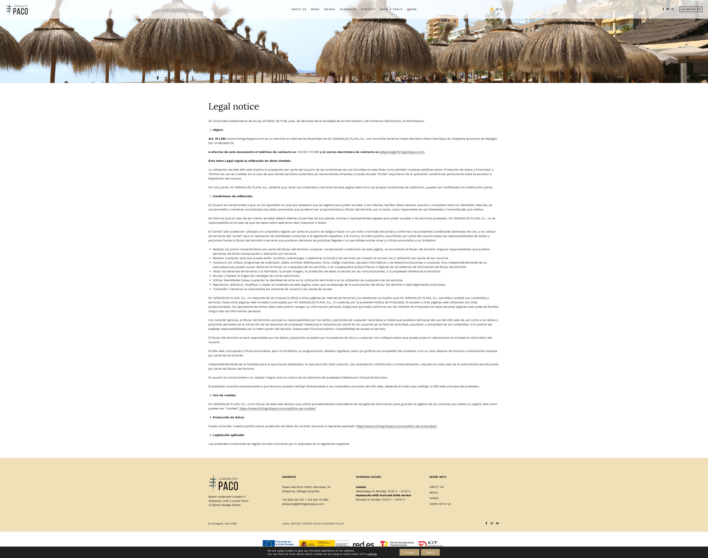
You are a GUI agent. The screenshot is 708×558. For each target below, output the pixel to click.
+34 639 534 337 (691, 9)
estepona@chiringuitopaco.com (402, 152)
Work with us (440, 504)
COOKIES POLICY (333, 523)
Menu (315, 9)
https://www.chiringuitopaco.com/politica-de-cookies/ (278, 408)
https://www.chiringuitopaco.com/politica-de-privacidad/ (396, 426)
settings (372, 553)
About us (299, 9)
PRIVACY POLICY (311, 523)
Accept (409, 552)
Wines (434, 498)
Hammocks (348, 9)
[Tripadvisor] (497, 523)
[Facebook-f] (486, 523)
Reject (430, 552)
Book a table (391, 9)
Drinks (329, 9)
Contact (368, 9)
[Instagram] (491, 523)
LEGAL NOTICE (291, 523)
